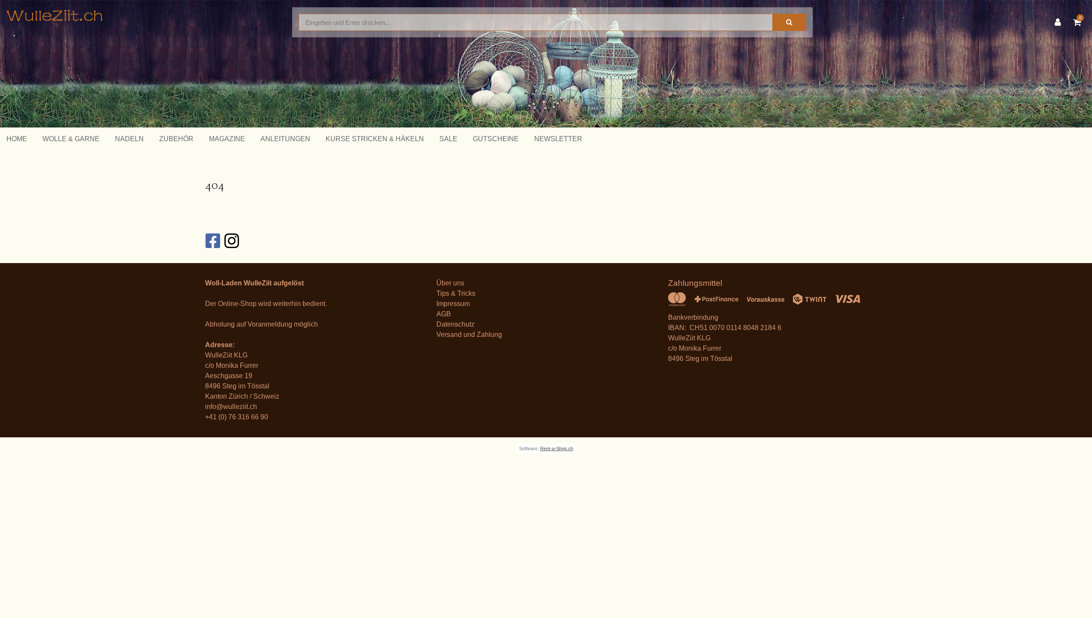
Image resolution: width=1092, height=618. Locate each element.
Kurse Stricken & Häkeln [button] (375, 138)
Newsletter (558, 138)
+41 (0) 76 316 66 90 (236, 417)
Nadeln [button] (129, 138)
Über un (448, 283)
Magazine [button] (227, 138)
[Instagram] (231, 240)
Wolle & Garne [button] (71, 138)
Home (16, 138)
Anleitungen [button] (285, 138)
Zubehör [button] (176, 138)
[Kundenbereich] (1060, 22)
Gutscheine (496, 138)
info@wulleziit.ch (231, 406)
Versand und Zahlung (469, 334)
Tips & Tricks (455, 293)
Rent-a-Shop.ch (556, 448)
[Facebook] (212, 240)
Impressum (453, 303)
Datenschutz (455, 324)
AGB (443, 314)
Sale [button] (448, 138)
